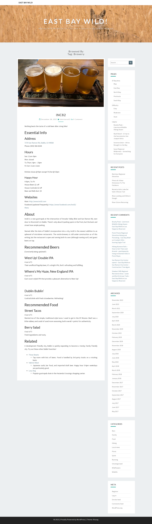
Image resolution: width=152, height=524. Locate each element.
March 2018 (116, 370)
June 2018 (115, 358)
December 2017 (117, 382)
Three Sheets (34, 355)
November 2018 (117, 345)
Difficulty (115, 105)
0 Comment (78, 119)
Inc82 (61, 115)
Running (115, 460)
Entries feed (116, 500)
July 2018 (115, 354)
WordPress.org (117, 508)
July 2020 (115, 317)
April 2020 (115, 321)
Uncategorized (117, 464)
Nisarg (95, 520)
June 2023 (115, 304)
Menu (27, 208)
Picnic (114, 451)
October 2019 (116, 333)
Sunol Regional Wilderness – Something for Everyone (122, 151)
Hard (115, 117)
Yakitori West (34, 363)
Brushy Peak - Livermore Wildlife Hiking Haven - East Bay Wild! (120, 224)
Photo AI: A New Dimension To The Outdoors (118, 182)
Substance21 (65, 119)
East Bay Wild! (26, 2)
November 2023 (117, 300)
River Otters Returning (120, 202)
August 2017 (116, 399)
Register (115, 491)
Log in (114, 496)
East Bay (117, 88)
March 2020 (116, 325)
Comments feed (117, 504)
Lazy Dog (32, 370)
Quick (114, 456)
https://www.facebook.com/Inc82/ (62, 204)
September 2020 (118, 312)
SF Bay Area (116, 81)
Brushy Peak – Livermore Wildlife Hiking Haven (120, 127)
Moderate (117, 113)
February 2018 (117, 374)
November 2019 (117, 329)
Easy (115, 108)
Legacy (114, 122)
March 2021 (116, 308)
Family (114, 435)
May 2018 (115, 362)
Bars (113, 431)
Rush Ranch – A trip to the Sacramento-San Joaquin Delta (121, 136)
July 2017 (115, 403)
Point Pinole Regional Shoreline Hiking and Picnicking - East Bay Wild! (121, 235)
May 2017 (115, 411)
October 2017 (116, 391)
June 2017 (115, 407)
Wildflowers (116, 468)
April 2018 (115, 366)
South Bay (117, 100)
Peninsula (117, 96)
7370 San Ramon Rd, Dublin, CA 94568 (39, 143)
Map (115, 84)
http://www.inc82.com (37, 201)
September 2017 (118, 395)
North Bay (117, 92)
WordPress (81, 520)
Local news (116, 447)
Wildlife (114, 472)
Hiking (114, 443)
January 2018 (116, 378)
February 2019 (117, 337)
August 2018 (116, 350)
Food (113, 439)
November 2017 (117, 387)
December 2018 (117, 341)
